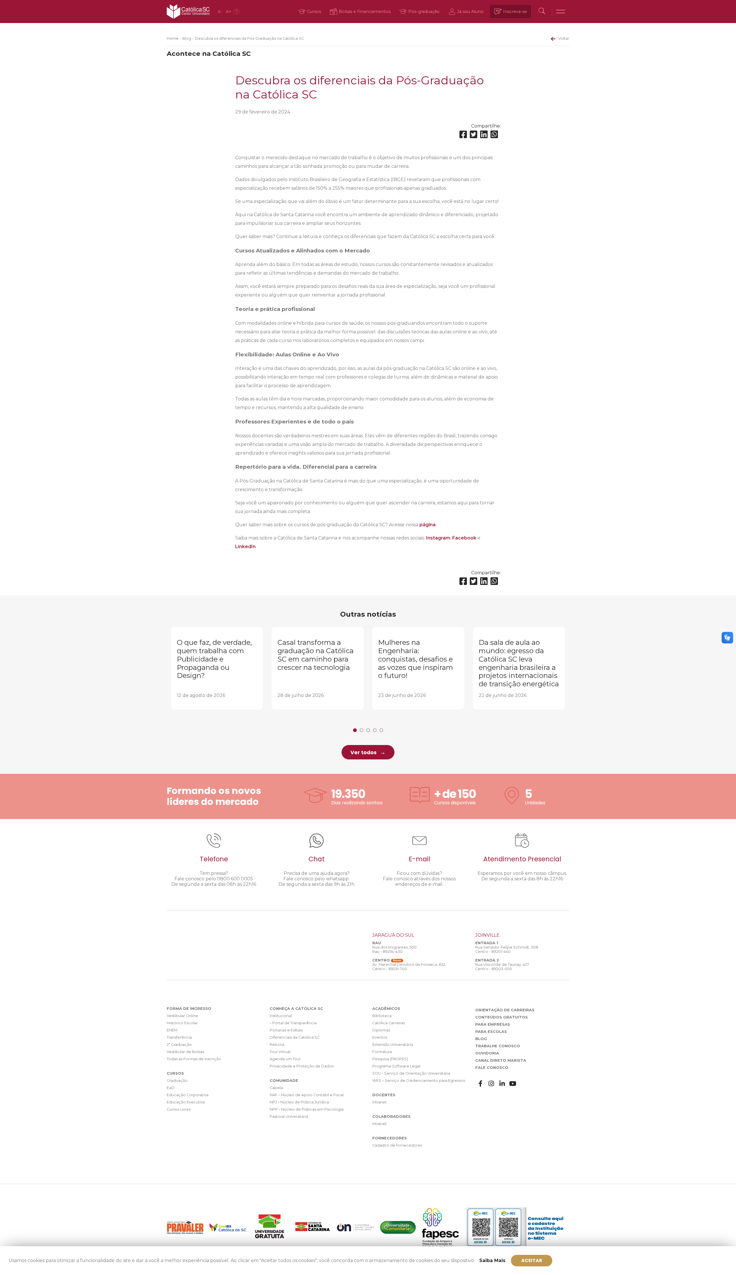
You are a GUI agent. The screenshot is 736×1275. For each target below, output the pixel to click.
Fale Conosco (491, 1067)
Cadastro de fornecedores (397, 1145)
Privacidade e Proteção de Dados (302, 1066)
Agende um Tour (285, 1059)
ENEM (172, 1030)
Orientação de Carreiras (504, 1010)
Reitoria (277, 1044)
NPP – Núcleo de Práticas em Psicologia (307, 1109)
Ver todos (363, 752)
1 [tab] (355, 730)
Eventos (379, 1037)
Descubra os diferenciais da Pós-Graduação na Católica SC (249, 38)
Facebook (464, 538)
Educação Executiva (186, 1102)
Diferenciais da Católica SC (295, 1037)
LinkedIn (245, 546)
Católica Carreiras (388, 1023)
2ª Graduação (179, 1044)
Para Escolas (491, 1031)
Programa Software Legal (396, 1066)
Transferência (179, 1037)
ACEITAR (531, 1260)
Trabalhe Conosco (497, 1046)
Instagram (438, 538)
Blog (186, 38)
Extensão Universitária (392, 1044)
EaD (171, 1088)
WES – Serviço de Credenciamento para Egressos (418, 1080)
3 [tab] (368, 730)
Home (173, 38)
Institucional (281, 1016)
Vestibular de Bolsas (185, 1052)
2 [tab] (361, 730)
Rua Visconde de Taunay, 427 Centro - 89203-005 (502, 966)
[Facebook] (463, 134)
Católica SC (188, 11)
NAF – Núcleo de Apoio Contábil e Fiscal (307, 1095)
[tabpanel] (217, 668)
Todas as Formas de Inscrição (194, 1059)
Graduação (177, 1080)
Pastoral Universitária (289, 1116)
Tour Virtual (280, 1052)
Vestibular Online (182, 1016)
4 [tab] (375, 730)
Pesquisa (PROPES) (390, 1059)
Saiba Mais (492, 1260)
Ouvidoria (487, 1053)
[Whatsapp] (494, 134)
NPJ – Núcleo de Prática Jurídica (299, 1102)
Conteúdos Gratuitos (501, 1017)
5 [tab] (381, 730)
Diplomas (381, 1030)
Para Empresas (492, 1024)
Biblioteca (382, 1016)
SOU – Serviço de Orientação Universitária (411, 1073)
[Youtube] (513, 1084)
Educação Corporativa (187, 1095)
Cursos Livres (179, 1109)
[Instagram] (491, 1084)
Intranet (379, 1102)
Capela (276, 1088)
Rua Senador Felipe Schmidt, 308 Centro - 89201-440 (506, 949)
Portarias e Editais (286, 1030)
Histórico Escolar (182, 1023)
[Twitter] (473, 134)
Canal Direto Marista (500, 1060)
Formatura (382, 1052)
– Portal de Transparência (293, 1023)
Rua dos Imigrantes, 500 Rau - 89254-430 (394, 949)
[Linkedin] (484, 134)
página (427, 524)
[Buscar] (541, 11)
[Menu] (560, 11)
